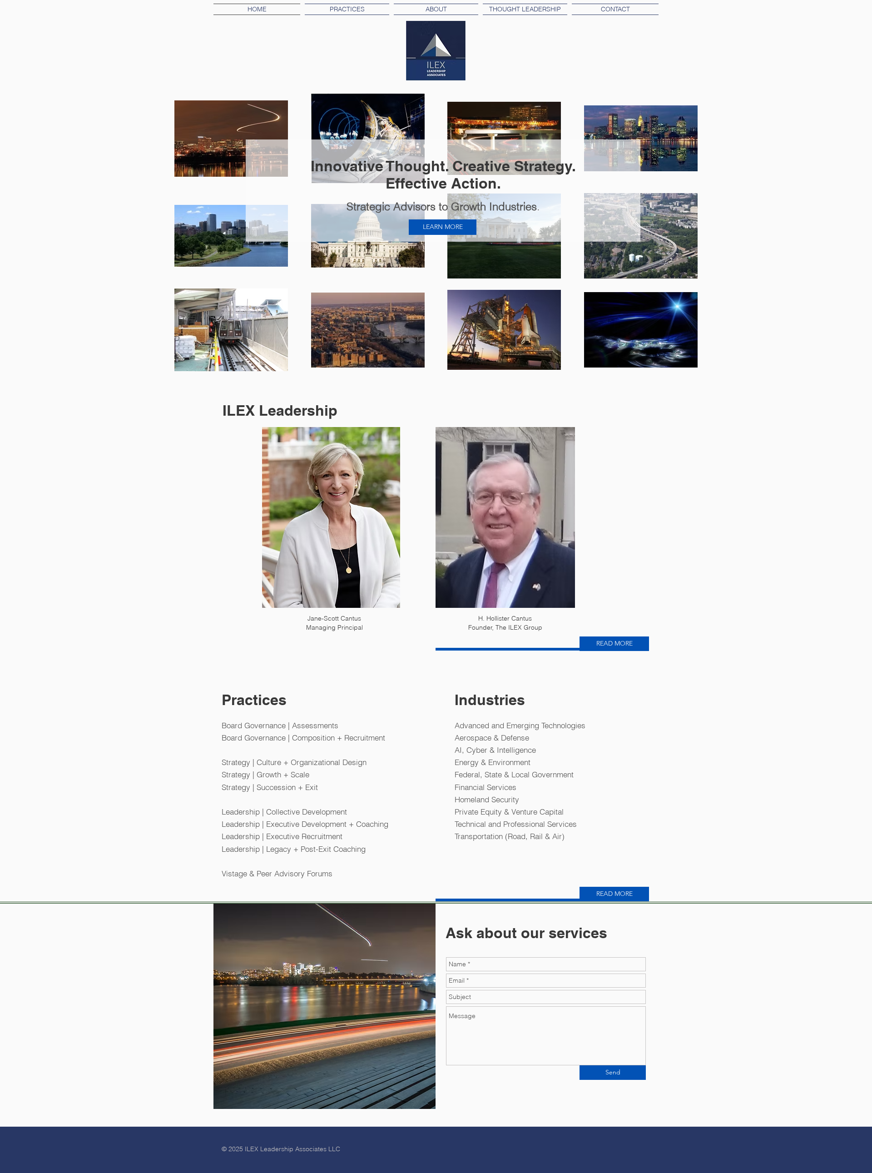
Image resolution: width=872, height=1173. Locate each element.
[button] (525, 9)
